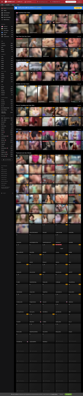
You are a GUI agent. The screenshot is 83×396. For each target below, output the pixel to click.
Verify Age (78, 7)
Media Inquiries (4, 175)
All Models (3, 185)
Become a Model (4, 181)
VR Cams (18, 129)
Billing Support (4, 171)
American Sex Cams (24, 12)
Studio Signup (4, 183)
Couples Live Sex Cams (23, 60)
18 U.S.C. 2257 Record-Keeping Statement (5, 188)
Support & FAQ (4, 169)
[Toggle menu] (2, 1)
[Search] (51, 2)
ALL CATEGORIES (8, 159)
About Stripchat (4, 165)
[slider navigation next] (80, 24)
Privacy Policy (4, 177)
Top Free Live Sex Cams (23, 36)
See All (79, 12)
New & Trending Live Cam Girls (25, 105)
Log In (79, 1)
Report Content (4, 173)
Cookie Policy (54, 394)
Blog (2, 167)
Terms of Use (3, 179)
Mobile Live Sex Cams (22, 84)
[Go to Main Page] (9, 1)
